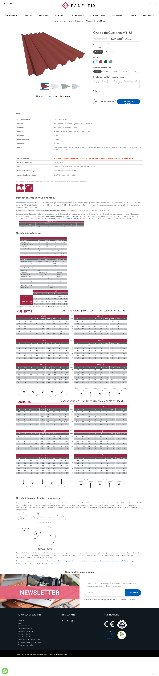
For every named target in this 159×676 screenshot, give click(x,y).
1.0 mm (124, 71)
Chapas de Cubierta (76, 21)
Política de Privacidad (25, 631)
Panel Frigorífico (118, 15)
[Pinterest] (67, 621)
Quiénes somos (23, 626)
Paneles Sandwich (11, 15)
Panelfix (24, 654)
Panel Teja (28, 15)
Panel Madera (43, 15)
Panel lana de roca (97, 15)
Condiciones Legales (25, 629)
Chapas (133, 15)
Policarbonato (148, 15)
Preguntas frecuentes (25, 645)
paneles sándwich (73, 216)
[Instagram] (72, 621)
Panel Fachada (78, 15)
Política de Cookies (24, 634)
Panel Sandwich (60, 21)
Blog (19, 623)
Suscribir (133, 593)
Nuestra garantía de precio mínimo (30, 642)
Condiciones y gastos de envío (29, 640)
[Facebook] (62, 621)
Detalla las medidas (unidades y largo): (109, 77)
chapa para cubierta (25, 203)
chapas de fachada (121, 561)
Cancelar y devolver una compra (29, 637)
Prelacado (98, 52)
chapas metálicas (70, 561)
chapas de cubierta (106, 561)
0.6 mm (97, 71)
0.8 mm (115, 71)
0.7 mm (106, 71)
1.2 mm (133, 71)
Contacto (21, 620)
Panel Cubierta (61, 15)
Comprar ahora (128, 102)
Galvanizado (110, 52)
